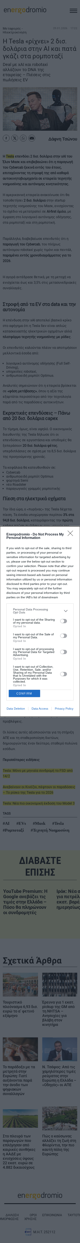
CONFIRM (24, 693)
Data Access (40, 708)
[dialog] (40, 621)
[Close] (72, 535)
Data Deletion (16, 708)
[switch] (63, 621)
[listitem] (40, 611)
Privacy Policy (64, 708)
